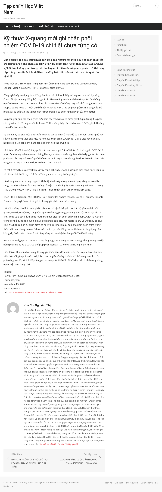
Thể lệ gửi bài (46, 26)
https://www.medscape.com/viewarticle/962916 (35, 292)
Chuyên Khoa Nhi (126, 95)
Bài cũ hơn (29, 460)
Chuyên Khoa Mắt (126, 90)
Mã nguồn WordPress (45, 482)
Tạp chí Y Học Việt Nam (23, 9)
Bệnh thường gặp (126, 69)
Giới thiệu (29, 26)
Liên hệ (16, 26)
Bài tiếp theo (78, 459)
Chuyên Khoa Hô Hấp (128, 80)
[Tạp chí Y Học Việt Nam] (6, 26)
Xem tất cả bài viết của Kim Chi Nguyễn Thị (59, 444)
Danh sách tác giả (68, 26)
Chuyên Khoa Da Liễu (128, 74)
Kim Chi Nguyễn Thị (38, 52)
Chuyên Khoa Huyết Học (130, 85)
